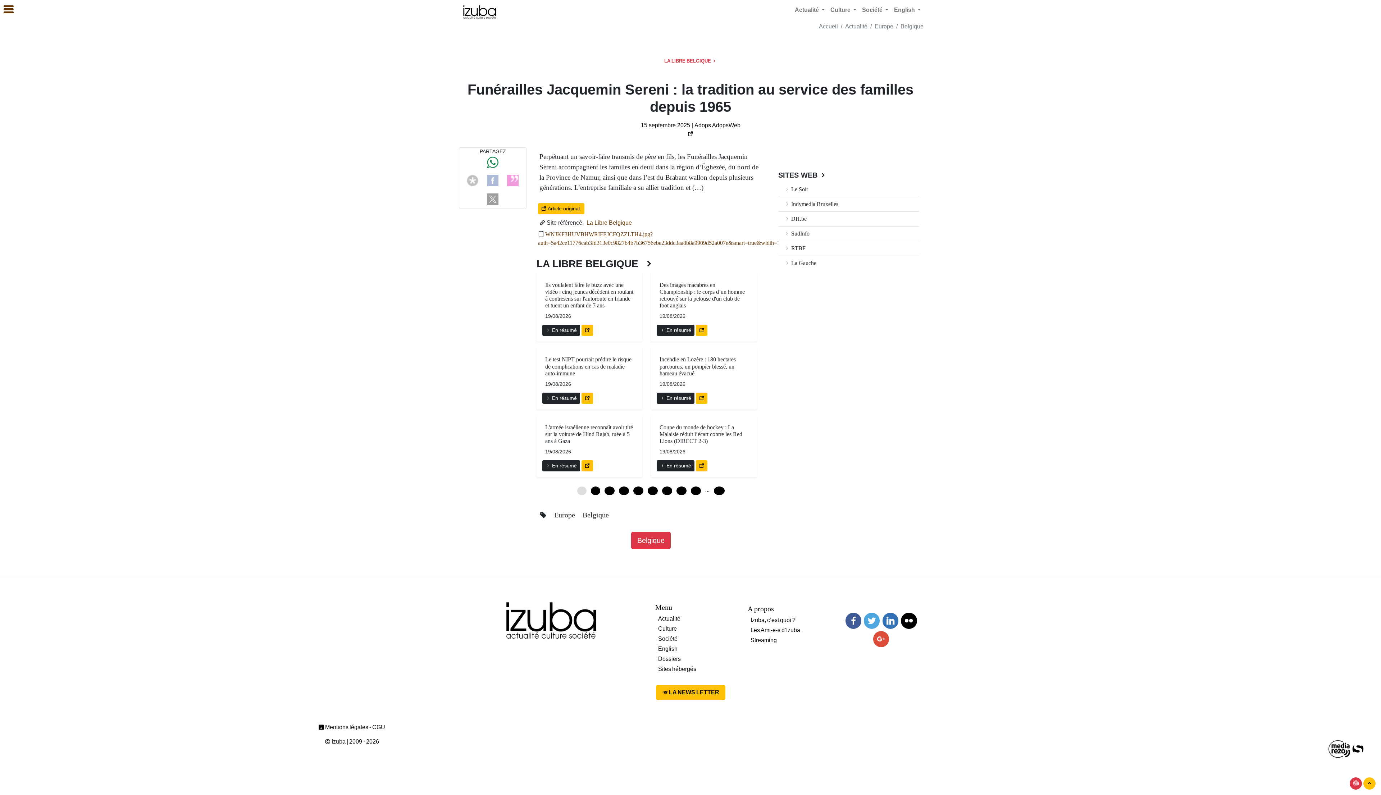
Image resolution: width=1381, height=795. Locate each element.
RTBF (798, 248)
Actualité (856, 26)
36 (667, 491)
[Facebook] (492, 180)
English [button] (905, 10)
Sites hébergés (677, 669)
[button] (5, 10)
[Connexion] (1356, 783)
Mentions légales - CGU (354, 727)
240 (719, 491)
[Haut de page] (1369, 783)
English (668, 649)
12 (609, 491)
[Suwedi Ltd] (1358, 748)
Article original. (563, 208)
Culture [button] (841, 10)
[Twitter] (872, 621)
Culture (667, 629)
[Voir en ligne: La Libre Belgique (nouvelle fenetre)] (587, 330)
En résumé (564, 330)
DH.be (798, 219)
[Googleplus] (881, 639)
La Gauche (803, 263)
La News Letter (693, 692)
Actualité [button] (807, 10)
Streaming (764, 640)
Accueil (828, 26)
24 (638, 491)
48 (696, 491)
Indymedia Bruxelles (814, 204)
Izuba (338, 742)
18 (624, 491)
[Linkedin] (890, 621)
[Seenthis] (512, 180)
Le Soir (799, 189)
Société (668, 639)
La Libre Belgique (688, 61)
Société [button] (873, 10)
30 (652, 491)
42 (681, 491)
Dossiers (669, 659)
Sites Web (799, 175)
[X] (492, 199)
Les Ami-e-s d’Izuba (775, 630)
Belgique (912, 26)
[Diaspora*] (472, 180)
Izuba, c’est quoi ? (773, 620)
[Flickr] (909, 621)
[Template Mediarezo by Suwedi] (1339, 748)
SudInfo (800, 233)
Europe (884, 26)
